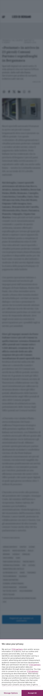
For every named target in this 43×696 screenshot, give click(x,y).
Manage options (11, 693)
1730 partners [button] (17, 649)
